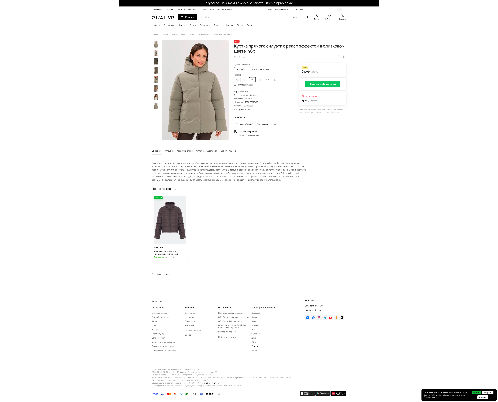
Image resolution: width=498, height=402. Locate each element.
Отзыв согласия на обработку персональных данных (232, 326)
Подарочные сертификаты (164, 350)
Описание (156, 150)
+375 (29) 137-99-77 (277, 9)
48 (260, 79)
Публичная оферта (227, 337)
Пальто (254, 350)
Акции (154, 321)
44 (245, 79)
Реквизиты (190, 321)
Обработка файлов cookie (230, 321)
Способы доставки (160, 317)
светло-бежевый (260, 69)
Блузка (254, 321)
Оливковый (241, 69)
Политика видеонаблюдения (231, 313)
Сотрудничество (193, 330)
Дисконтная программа (163, 346)
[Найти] (307, 17)
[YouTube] (330, 317)
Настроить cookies (227, 331)
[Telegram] (324, 317)
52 (275, 79)
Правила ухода (158, 333)
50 (267, 79)
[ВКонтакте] (307, 317)
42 (237, 79)
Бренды (155, 325)
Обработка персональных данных (234, 317)
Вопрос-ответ (158, 337)
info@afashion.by (313, 310)
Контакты (189, 317)
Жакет (254, 329)
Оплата (200, 150)
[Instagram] (319, 317)
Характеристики (185, 150)
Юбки (254, 342)
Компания (190, 307)
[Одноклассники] (336, 317)
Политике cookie (430, 397)
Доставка (212, 150)
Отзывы (169, 150)
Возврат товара (159, 329)
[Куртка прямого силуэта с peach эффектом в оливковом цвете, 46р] (195, 90)
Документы (190, 313)
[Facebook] (313, 317)
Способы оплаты (159, 313)
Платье (254, 325)
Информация (224, 307)
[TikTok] (341, 317)
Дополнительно (228, 150)
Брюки (254, 317)
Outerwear (248, 105)
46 (252, 79)
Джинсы (255, 337)
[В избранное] (338, 56)
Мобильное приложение (163, 342)
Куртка (254, 346)
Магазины (189, 325)
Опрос (188, 334)
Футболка (255, 333)
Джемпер (255, 313)
